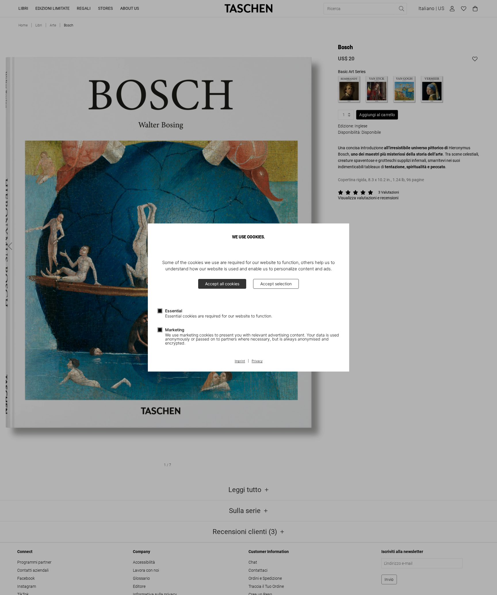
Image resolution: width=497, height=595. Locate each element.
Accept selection (276, 283)
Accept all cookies (222, 283)
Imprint (240, 361)
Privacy (257, 361)
